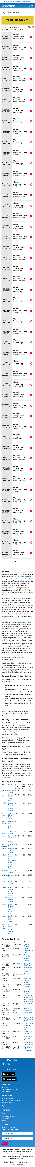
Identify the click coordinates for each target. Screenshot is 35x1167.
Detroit (3, 881)
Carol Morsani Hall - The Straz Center (28, 1038)
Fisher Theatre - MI (10, 883)
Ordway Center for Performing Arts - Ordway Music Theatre (28, 998)
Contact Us (4, 1087)
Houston (4, 916)
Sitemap (4, 1120)
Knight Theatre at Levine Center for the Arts (28, 1026)
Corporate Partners (7, 1098)
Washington (5, 875)
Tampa (3, 904)
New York (2, 796)
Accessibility (5, 1118)
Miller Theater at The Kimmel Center (10, 891)
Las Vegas (3, 822)
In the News (4, 1104)
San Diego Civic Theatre (10, 816)
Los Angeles (4, 845)
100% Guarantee (6, 1091)
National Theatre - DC (11, 877)
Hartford (4, 803)
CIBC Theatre (10, 871)
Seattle (3, 836)
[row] (17, 37)
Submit (4, 1144)
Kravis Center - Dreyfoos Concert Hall (11, 929)
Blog (2, 1106)
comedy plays (25, 577)
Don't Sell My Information (8, 1117)
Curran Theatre (10, 832)
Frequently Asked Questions (9, 1089)
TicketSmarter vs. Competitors (10, 1100)
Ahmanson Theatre (11, 845)
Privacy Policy (5, 1115)
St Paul (3, 855)
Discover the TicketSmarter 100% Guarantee (17, 1)
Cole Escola (27, 622)
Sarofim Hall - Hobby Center (10, 919)
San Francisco (4, 832)
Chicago (4, 871)
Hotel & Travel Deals (7, 1102)
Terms (3, 1113)
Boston (3, 849)
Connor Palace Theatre (10, 899)
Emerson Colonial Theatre (11, 850)
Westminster (5, 790)
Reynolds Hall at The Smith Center (28, 969)
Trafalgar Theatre (11, 791)
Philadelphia (5, 888)
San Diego (3, 814)
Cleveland (4, 898)
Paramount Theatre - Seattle (27, 980)
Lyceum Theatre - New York (10, 797)
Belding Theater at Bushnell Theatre (27, 957)
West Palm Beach (3, 926)
